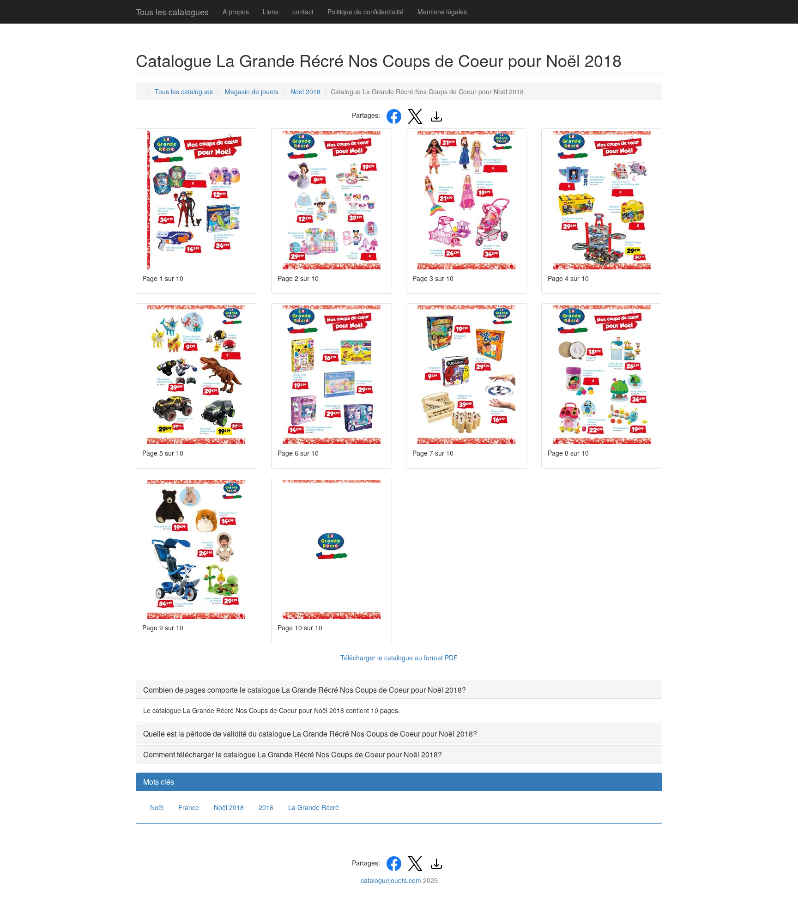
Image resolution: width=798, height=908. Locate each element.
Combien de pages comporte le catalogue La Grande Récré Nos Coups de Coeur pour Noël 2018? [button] (304, 689)
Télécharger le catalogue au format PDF (399, 657)
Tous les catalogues (172, 12)
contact (303, 11)
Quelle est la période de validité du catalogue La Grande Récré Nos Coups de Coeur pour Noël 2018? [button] (310, 733)
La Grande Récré (313, 807)
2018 (266, 807)
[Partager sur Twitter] (415, 115)
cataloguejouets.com (391, 880)
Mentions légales (442, 11)
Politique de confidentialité (365, 11)
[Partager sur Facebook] (394, 115)
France (188, 807)
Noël (156, 807)
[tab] (399, 690)
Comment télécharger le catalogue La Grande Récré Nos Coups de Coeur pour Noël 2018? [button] (292, 754)
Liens (270, 11)
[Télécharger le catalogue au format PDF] (436, 115)
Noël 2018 (229, 807)
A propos (236, 11)
